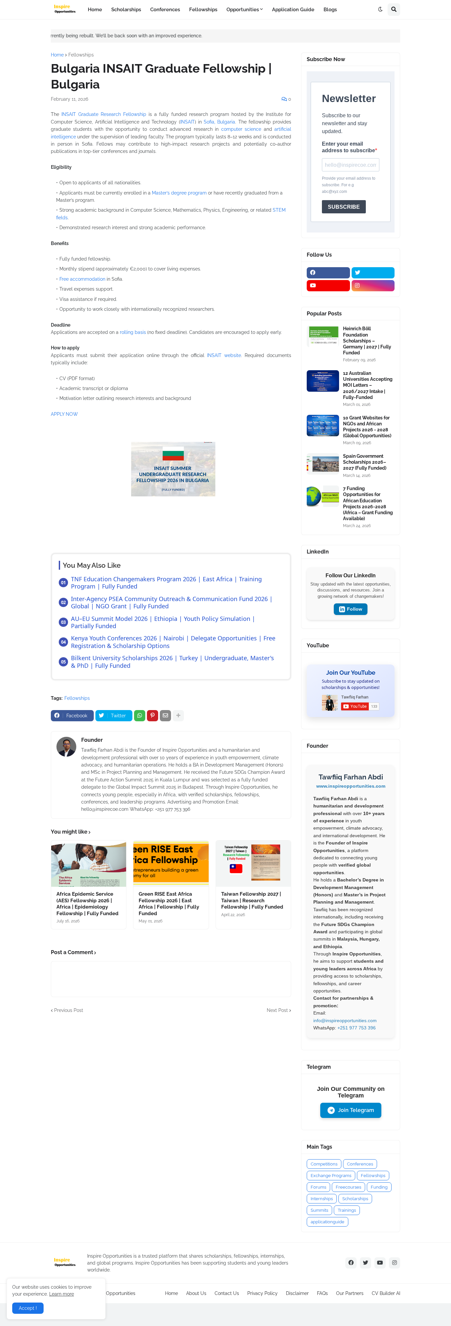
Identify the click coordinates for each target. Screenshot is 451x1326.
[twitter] (373, 272)
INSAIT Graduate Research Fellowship (103, 114)
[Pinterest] (152, 715)
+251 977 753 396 (356, 1027)
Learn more (61, 1294)
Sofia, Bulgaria (219, 122)
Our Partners (350, 1293)
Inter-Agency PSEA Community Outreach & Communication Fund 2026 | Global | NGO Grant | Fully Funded (172, 602)
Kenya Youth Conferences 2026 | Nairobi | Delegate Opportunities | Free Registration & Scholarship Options (173, 641)
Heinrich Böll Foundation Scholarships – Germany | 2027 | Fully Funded (367, 340)
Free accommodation (82, 279)
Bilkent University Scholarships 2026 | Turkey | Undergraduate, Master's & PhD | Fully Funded (172, 661)
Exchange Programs (331, 1175)
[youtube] (328, 285)
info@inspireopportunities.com (345, 1020)
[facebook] (328, 272)
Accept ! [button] (28, 1308)
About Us (196, 1293)
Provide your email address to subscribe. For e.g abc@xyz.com (348, 185)
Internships (322, 1198)
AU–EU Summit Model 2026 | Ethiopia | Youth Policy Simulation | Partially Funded (163, 622)
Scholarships (355, 1198)
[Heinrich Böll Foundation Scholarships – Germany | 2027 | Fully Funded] (323, 336)
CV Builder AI (386, 1293)
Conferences (360, 1164)
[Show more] (178, 715)
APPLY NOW (64, 414)
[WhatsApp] (139, 715)
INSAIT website (224, 355)
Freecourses (348, 1187)
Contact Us (227, 1293)
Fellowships (81, 55)
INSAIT (187, 122)
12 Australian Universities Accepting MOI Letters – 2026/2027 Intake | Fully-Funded (368, 385)
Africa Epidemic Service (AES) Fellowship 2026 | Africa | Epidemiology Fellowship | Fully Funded (87, 903)
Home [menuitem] (95, 10)
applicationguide (327, 1221)
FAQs (322, 1293)
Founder (92, 740)
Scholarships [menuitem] (126, 10)
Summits (319, 1210)
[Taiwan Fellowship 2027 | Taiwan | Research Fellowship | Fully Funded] (253, 864)
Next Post (277, 1010)
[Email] (165, 715)
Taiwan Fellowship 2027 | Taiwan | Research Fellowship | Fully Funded (252, 900)
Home (57, 55)
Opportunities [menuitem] (242, 10)
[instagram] (373, 285)
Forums (318, 1187)
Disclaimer (297, 1293)
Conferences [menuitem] (165, 10)
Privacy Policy (262, 1293)
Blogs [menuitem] (330, 10)
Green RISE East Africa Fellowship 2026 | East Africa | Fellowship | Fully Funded (169, 903)
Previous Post (68, 1010)
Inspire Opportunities (112, 1293)
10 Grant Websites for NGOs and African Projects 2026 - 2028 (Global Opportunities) (367, 427)
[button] (380, 9)
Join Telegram (356, 1110)
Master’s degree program (179, 193)
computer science (241, 129)
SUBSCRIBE (344, 207)
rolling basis (133, 332)
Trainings (347, 1210)
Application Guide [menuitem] (293, 10)
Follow (354, 609)
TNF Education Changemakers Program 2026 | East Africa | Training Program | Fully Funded (166, 582)
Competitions (324, 1164)
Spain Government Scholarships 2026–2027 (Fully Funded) (364, 462)
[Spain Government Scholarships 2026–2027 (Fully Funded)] (323, 464)
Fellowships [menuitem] (203, 10)
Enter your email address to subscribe (348, 147)
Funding (379, 1187)
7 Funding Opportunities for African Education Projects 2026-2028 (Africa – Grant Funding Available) (368, 503)
